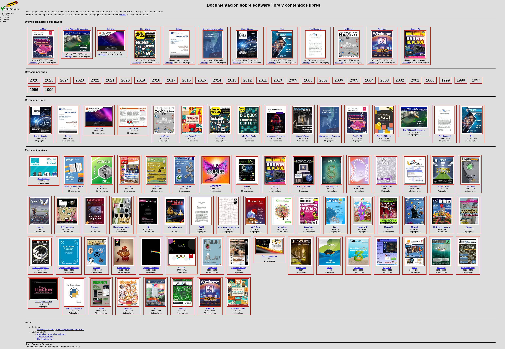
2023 (79, 80)
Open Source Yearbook (69, 268)
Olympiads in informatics (213, 29)
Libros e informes (45, 337)
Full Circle (111, 29)
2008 (308, 80)
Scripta (329, 268)
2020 (125, 80)
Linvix (335, 227)
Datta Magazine (331, 186)
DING (359, 186)
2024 (64, 80)
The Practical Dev (45, 339)
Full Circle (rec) (133, 128)
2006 (339, 80)
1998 (461, 80)
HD (148, 227)
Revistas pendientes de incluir (69, 329)
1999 (445, 80)
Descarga (33, 63)
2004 (369, 80)
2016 (186, 80)
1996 (34, 89)
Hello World (145, 29)
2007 (323, 80)
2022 (95, 80)
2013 (232, 80)
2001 (415, 80)
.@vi (129, 186)
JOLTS (201, 227)
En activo (5, 17)
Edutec (179, 29)
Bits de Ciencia (247, 29)
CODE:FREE (215, 186)
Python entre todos (151, 268)
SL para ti (387, 268)
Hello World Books (248, 136)
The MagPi (42, 29)
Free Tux (39, 227)
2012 (247, 80)
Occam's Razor (302, 136)
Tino (282, 29)
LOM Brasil (255, 227)
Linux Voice (309, 227)
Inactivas (5, 19)
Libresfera (282, 227)
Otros (4, 22)
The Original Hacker (43, 302)
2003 (384, 80)
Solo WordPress (468, 268)
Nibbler (469, 227)
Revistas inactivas (45, 329)
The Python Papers (74, 308)
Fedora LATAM (443, 186)
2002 (400, 80)
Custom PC (415, 29)
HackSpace (349, 29)
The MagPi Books (384, 136)
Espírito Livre (386, 186)
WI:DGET (182, 308)
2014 (217, 80)
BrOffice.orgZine (184, 186)
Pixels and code (123, 268)
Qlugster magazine (269, 256)
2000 (430, 80)
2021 (110, 80)
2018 (156, 80)
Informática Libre (175, 227)
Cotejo (247, 186)
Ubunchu (128, 308)
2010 (278, 80)
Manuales (41, 334)
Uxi (155, 308)
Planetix (181, 267)
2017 (171, 80)
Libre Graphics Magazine (228, 227)
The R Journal (315, 29)
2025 (49, 80)
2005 (354, 80)
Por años (5, 15)
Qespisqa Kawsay (238, 268)
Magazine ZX (362, 227)
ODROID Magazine (40, 268)
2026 (34, 80)
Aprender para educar (74, 186)
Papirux (96, 268)
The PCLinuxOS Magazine (77, 29)
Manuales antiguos (56, 334)
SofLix (414, 268)
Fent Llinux (470, 186)
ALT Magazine (44, 179)
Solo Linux (441, 268)
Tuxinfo (101, 308)
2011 (263, 80)
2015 (202, 80)
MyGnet (414, 227)
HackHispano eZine (121, 227)
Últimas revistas (8, 13)
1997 (476, 80)
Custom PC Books (303, 186)
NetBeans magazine (441, 227)
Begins (157, 186)
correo (123, 15)
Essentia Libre (415, 186)
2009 (293, 80)
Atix (101, 186)
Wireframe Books (238, 308)
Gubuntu (94, 227)
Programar (212, 268)
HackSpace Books (192, 136)
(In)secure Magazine (276, 136)
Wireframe (382, 29)
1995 (49, 89)
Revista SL (358, 268)
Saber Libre (301, 268)
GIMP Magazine (67, 227)
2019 (141, 80)
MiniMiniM (388, 227)
